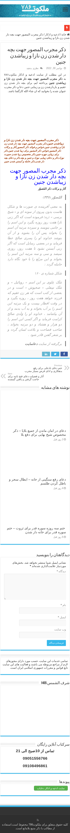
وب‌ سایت (60, 629)
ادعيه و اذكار (52, 34)
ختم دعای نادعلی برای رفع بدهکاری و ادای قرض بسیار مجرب (43, 368)
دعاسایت (31, 343)
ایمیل (62, 617)
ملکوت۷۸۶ (10, 74)
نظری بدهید (33, 68)
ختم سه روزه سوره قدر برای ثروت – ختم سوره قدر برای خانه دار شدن (36, 530)
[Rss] (37, 820)
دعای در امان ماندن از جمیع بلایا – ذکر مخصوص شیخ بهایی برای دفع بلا (39, 432)
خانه (64, 34)
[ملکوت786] (35, 10)
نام (63, 605)
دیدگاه (61, 571)
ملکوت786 (35, 824)
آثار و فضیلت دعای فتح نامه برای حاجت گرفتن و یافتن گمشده (26, 377)
